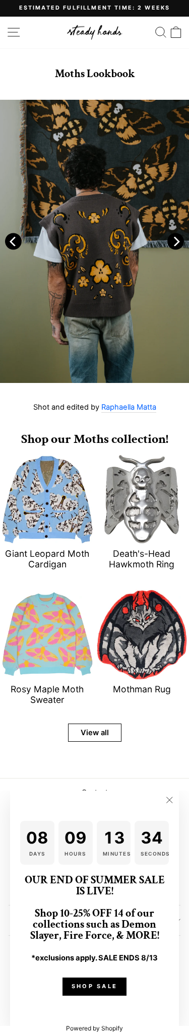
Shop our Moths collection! (94, 439)
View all (95, 732)
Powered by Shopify (94, 1028)
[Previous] (13, 241)
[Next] (175, 241)
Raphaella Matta (128, 407)
